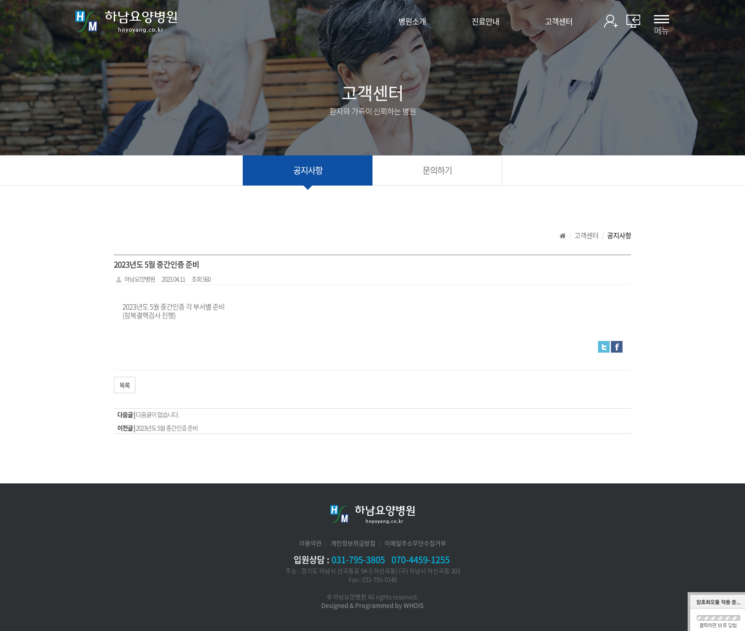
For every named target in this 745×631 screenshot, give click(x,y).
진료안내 (485, 21)
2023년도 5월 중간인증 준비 (167, 427)
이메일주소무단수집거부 (415, 543)
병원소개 (412, 21)
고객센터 (559, 21)
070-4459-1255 (420, 559)
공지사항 (307, 170)
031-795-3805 (358, 559)
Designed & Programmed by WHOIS (372, 605)
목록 (124, 385)
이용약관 (310, 543)
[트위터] (604, 346)
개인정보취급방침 (353, 543)
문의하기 (437, 170)
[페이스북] (617, 346)
